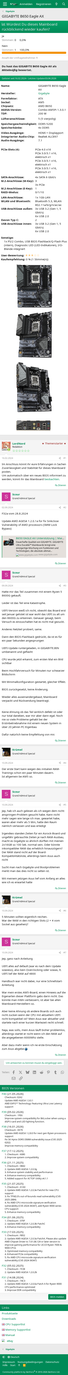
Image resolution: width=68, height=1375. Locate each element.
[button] (4, 1357)
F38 (4, 1126)
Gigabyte (44, 93)
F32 (4, 1265)
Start (12, 1365)
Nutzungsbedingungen (30, 1362)
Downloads (9, 1318)
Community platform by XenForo (31, 1372)
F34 (4, 1217)
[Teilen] (59, 458)
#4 (64, 762)
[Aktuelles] (56, 4)
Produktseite (10, 1313)
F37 (4, 1151)
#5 (64, 804)
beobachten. (52, 479)
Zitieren (62, 485)
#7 (64, 952)
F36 (4, 1162)
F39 (4, 1112)
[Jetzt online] (9, 449)
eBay (10, 1341)
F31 (4, 1277)
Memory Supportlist (17, 1329)
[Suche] (63, 4)
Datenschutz (52, 1362)
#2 (64, 507)
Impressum (9, 1362)
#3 (64, 585)
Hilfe (5, 1365)
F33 (4, 1232)
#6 (64, 910)
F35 (4, 1183)
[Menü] (5, 4)
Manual (10, 1335)
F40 (4, 1094)
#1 (64, 458)
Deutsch (14, 1357)
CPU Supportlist (15, 1324)
